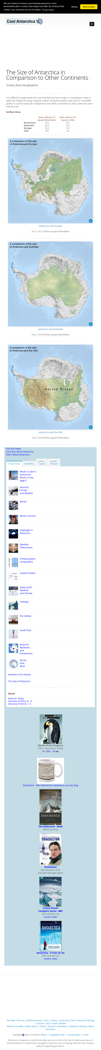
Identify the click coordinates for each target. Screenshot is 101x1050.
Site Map (11, 1020)
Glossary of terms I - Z (19, 703)
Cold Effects (29, 464)
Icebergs (24, 601)
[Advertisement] (50, 47)
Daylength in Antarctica (26, 532)
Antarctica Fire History (19, 674)
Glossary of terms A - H (20, 701)
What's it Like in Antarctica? (27, 473)
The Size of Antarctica (19, 681)
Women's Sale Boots (57, 1026)
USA (47, 751)
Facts (46, 1020)
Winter (23, 501)
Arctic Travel (51, 1023)
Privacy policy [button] (48, 10)
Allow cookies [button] (89, 7)
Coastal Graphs (27, 573)
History (54, 1020)
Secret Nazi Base (22, 663)
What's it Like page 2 (26, 479)
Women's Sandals (15, 1026)
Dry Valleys (25, 615)
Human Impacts (42, 462)
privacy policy (74, 1034)
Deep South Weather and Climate (25, 590)
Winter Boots (31, 1026)
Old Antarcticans (34, 1020)
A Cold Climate (14, 464)
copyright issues (57, 1034)
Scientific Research (54, 462)
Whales (62, 1023)
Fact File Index (13, 448)
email (85, 1034)
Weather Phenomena (25, 546)
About (43, 1034)
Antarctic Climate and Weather (26, 490)
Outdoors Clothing (77, 1026)
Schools (40, 1023)
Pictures (21, 1020)
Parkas (43, 1026)
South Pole (25, 630)
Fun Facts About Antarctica (20, 451)
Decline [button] (74, 7)
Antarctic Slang (16, 698)
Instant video (50, 916)
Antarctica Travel (68, 1020)
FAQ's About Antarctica (18, 454)
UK (53, 751)
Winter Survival (27, 515)
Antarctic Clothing (86, 1020)
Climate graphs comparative (27, 560)
